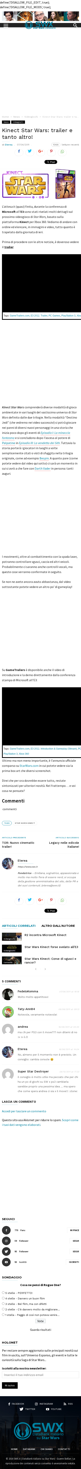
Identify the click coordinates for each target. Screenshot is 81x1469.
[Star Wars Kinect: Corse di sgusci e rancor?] (12, 960)
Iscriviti (74, 1262)
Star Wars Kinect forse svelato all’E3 (51, 947)
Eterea (8, 144)
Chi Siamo (47, 1449)
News (6, 122)
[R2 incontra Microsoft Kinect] (12, 937)
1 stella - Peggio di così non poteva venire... (32, 1315)
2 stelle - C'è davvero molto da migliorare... (32, 1309)
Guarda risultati (40, 1330)
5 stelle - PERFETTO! (19, 1293)
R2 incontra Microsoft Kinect (45, 935)
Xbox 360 (24, 753)
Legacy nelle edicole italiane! (64, 844)
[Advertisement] (40, 69)
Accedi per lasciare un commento (24, 1111)
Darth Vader (43, 468)
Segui (76, 1241)
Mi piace (74, 1230)
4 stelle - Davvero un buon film (25, 1298)
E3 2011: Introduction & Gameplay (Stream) (54, 748)
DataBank (29, 1449)
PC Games (54, 315)
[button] (75, 25)
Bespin (44, 458)
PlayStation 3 (68, 315)
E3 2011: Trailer (39, 315)
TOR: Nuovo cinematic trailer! (18, 844)
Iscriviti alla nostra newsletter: (24, 1368)
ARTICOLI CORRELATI (19, 926)
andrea (23, 1026)
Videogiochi (18, 122)
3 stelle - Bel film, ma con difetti (26, 1304)
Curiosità (8, 962)
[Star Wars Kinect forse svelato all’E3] (12, 949)
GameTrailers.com (19, 315)
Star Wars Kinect (25, 823)
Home (14, 1449)
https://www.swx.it (28, 867)
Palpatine (8, 443)
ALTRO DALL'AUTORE (58, 926)
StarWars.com (29, 766)
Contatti (64, 1449)
